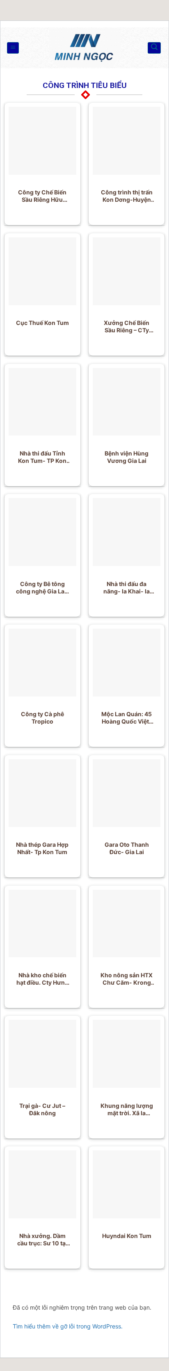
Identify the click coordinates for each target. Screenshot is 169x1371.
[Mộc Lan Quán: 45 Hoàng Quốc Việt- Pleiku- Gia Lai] (127, 663)
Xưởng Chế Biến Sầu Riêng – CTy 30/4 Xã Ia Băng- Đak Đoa (126, 326)
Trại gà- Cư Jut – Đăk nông (42, 1109)
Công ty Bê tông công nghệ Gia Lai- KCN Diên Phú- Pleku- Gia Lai (42, 587)
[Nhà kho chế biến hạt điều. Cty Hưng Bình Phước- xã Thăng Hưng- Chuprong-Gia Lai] (43, 924)
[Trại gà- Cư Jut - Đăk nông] (43, 1054)
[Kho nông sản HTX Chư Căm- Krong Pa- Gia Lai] (127, 924)
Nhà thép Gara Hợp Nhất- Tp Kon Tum (42, 848)
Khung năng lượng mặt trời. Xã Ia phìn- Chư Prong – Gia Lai (126, 1109)
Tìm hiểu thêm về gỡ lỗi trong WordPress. (68, 1326)
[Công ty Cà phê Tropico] (43, 663)
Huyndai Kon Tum (126, 1235)
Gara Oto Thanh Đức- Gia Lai (127, 848)
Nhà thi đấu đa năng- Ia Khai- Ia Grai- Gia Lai (126, 587)
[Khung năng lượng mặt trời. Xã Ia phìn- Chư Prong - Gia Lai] (127, 1054)
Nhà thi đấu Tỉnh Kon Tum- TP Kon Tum (42, 457)
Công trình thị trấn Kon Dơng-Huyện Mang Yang (127, 196)
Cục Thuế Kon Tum (42, 322)
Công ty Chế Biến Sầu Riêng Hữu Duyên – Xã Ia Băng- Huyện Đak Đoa (42, 196)
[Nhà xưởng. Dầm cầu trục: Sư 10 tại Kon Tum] (43, 1184)
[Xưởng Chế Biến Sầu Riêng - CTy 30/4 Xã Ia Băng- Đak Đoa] (127, 271)
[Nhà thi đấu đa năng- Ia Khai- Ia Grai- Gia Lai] (127, 532)
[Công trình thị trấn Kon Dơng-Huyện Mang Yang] (127, 141)
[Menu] (13, 48)
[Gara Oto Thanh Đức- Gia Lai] (127, 793)
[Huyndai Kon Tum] (127, 1184)
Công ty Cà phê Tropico (42, 717)
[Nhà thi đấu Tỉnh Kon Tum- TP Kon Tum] (43, 402)
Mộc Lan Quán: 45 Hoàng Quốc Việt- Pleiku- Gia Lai (126, 717)
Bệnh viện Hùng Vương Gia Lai (126, 457)
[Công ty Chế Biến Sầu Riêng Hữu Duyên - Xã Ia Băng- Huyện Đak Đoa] (43, 141)
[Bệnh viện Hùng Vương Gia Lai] (127, 402)
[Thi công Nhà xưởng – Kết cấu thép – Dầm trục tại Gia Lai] (84, 47)
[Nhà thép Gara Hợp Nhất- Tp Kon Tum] (43, 793)
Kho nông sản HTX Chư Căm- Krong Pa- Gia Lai (126, 979)
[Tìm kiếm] (154, 48)
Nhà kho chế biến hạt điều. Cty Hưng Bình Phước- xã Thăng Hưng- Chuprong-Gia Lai (42, 979)
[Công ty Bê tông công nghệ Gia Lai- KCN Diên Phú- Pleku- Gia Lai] (43, 532)
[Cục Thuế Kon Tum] (43, 271)
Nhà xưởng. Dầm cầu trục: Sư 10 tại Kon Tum (42, 1239)
